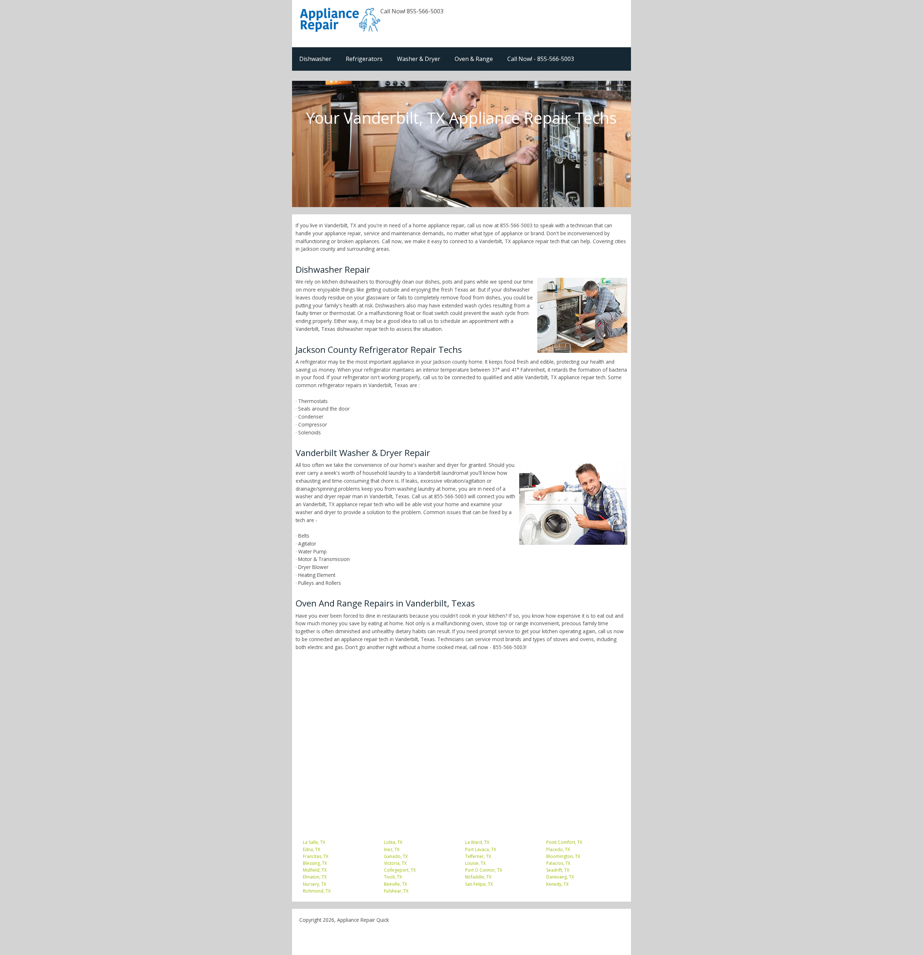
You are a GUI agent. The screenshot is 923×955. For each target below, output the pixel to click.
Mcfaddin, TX (478, 877)
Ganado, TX (396, 856)
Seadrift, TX (557, 870)
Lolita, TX (393, 842)
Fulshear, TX (396, 891)
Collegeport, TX (400, 870)
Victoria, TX (395, 863)
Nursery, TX (314, 884)
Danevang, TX (560, 877)
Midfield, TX (315, 870)
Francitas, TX (315, 856)
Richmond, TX (317, 891)
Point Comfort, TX (564, 842)
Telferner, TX (478, 856)
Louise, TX (475, 863)
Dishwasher (315, 59)
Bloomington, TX (563, 856)
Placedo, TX (558, 849)
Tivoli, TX (393, 877)
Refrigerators (364, 59)
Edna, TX (311, 849)
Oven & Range (474, 59)
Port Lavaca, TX (480, 849)
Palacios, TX (558, 863)
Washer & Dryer (418, 59)
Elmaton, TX (315, 877)
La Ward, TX (477, 842)
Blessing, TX (315, 863)
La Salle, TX (314, 842)
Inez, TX (391, 849)
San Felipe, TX (479, 884)
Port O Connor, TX (483, 870)
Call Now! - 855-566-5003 (540, 59)
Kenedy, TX (557, 884)
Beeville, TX (395, 884)
